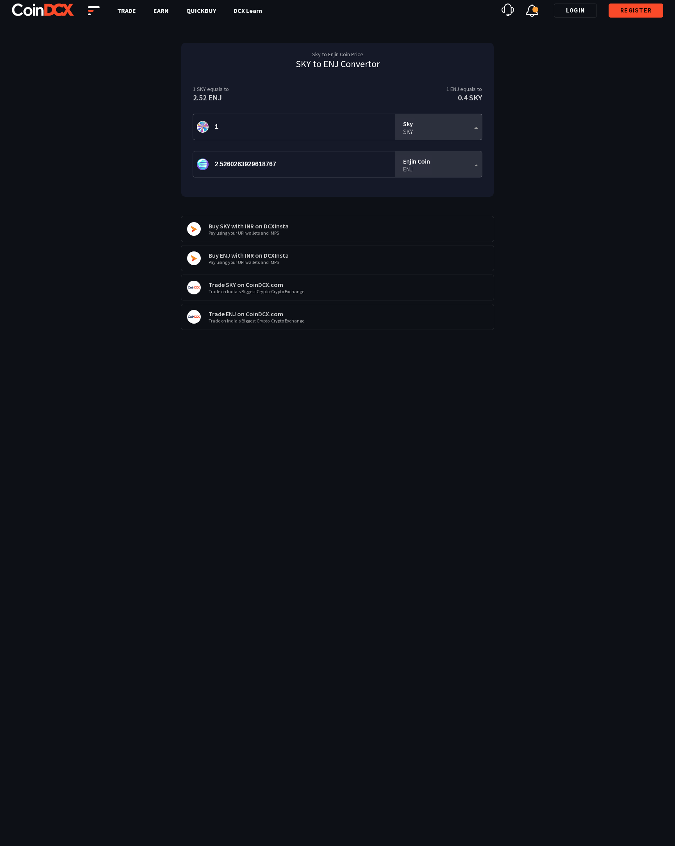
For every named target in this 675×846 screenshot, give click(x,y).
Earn (161, 10)
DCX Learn (248, 10)
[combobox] (438, 127)
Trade (126, 10)
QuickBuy (201, 10)
